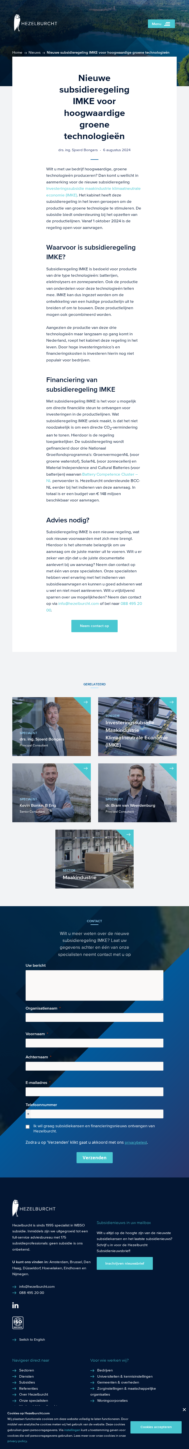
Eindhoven (72, 1268)
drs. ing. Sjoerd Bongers (78, 150)
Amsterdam (58, 1262)
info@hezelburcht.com (78, 603)
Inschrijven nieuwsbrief (124, 1263)
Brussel (76, 1262)
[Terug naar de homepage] (35, 30)
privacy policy (17, 1441)
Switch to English (32, 1340)
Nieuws (35, 52)
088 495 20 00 (31, 1292)
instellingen (72, 1430)
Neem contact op (94, 626)
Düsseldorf (31, 1268)
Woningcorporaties (112, 1400)
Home (17, 52)
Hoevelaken (52, 1268)
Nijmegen (20, 1274)
